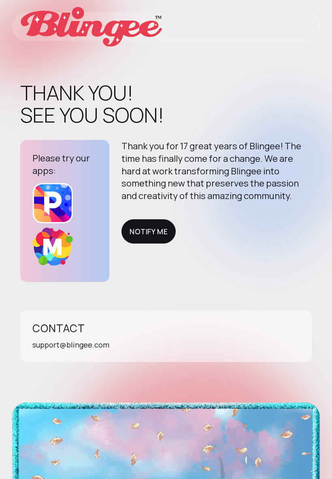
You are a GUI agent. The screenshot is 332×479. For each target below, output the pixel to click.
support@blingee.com (70, 345)
